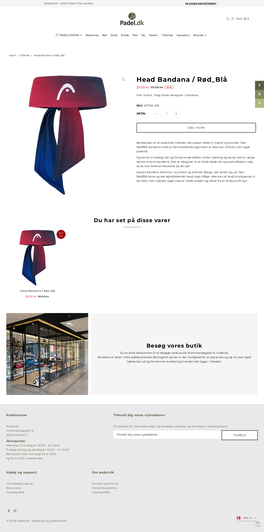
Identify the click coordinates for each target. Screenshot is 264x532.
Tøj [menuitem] (143, 35)
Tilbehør (25, 55)
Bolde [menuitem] (125, 35)
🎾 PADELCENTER (67, 35)
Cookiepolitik (15, 492)
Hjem (12, 55)
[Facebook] (9, 511)
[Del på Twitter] (259, 94)
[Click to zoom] (123, 79)
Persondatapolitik (104, 488)
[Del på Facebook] (259, 85)
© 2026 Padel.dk (17, 520)
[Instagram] (15, 511)
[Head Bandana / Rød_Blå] (37, 257)
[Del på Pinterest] (259, 103)
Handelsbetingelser (20, 483)
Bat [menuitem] (104, 35)
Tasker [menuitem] (153, 35)
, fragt (157, 95)
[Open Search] (227, 18)
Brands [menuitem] (199, 35)
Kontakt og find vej (105, 483)
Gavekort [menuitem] (183, 35)
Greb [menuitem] (114, 35)
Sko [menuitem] (135, 35)
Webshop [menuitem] (92, 35)
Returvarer (13, 488)
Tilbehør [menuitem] (167, 35)
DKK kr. (247, 518)
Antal (141, 113)
